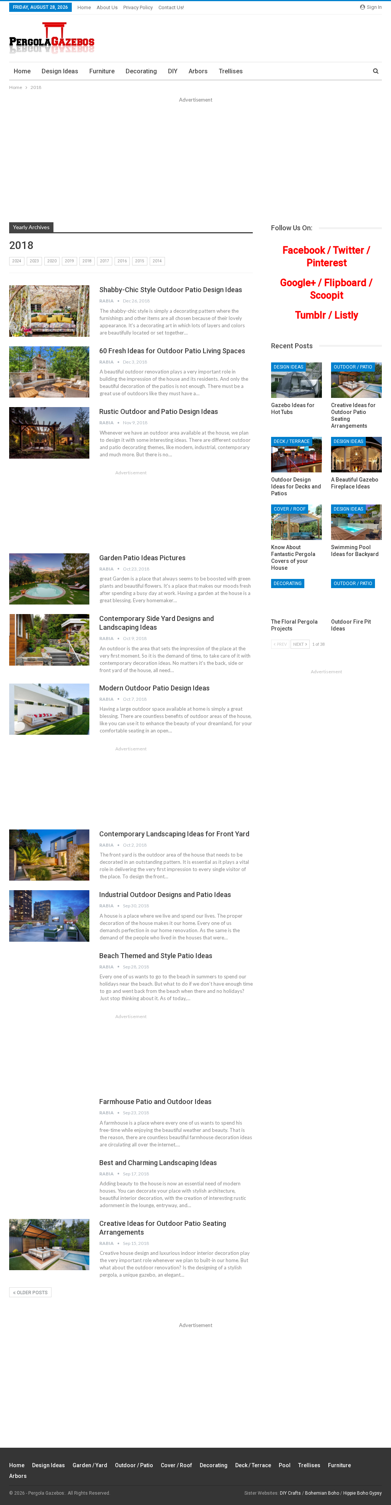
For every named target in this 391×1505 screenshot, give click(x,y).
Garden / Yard (90, 1465)
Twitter (348, 250)
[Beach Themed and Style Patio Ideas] (49, 976)
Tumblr (310, 315)
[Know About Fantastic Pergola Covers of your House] (296, 522)
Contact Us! (171, 7)
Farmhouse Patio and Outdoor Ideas (155, 1102)
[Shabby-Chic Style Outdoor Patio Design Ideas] (49, 310)
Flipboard (345, 282)
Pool (285, 1465)
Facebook (304, 250)
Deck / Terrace (292, 441)
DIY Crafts (290, 1493)
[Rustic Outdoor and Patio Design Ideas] (49, 432)
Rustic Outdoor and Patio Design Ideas (158, 411)
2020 (52, 261)
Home (84, 7)
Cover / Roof (289, 509)
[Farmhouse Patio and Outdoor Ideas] (49, 1122)
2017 (104, 261)
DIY (173, 71)
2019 (69, 261)
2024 (16, 261)
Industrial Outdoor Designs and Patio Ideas (165, 895)
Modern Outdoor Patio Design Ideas (154, 688)
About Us (107, 7)
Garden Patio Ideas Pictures (142, 558)
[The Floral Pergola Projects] (296, 596)
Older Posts (32, 1292)
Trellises (231, 71)
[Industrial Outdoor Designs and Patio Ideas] (49, 915)
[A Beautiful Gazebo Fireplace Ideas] (356, 454)
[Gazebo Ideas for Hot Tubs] (296, 380)
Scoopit (326, 295)
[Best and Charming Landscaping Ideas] (49, 1183)
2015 (139, 261)
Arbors (198, 71)
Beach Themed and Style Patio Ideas (155, 956)
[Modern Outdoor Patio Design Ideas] (49, 709)
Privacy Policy (138, 7)
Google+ (298, 282)
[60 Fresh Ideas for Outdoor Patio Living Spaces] (49, 372)
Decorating (141, 71)
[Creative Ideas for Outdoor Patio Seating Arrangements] (49, 1244)
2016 (122, 261)
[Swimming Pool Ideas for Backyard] (356, 522)
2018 (87, 261)
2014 (157, 261)
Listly (346, 315)
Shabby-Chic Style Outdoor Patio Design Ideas (170, 290)
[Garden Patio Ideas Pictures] (49, 579)
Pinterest (327, 262)
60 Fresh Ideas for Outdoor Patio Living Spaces (172, 351)
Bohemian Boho (322, 1493)
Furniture (102, 71)
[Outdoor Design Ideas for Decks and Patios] (296, 454)
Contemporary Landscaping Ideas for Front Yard (174, 834)
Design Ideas (60, 71)
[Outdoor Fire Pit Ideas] (356, 596)
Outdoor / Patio (353, 367)
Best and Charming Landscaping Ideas (158, 1163)
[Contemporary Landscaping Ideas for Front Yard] (49, 855)
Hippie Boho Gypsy (362, 1493)
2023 (34, 261)
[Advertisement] (195, 161)
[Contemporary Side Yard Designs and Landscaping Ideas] (49, 639)
